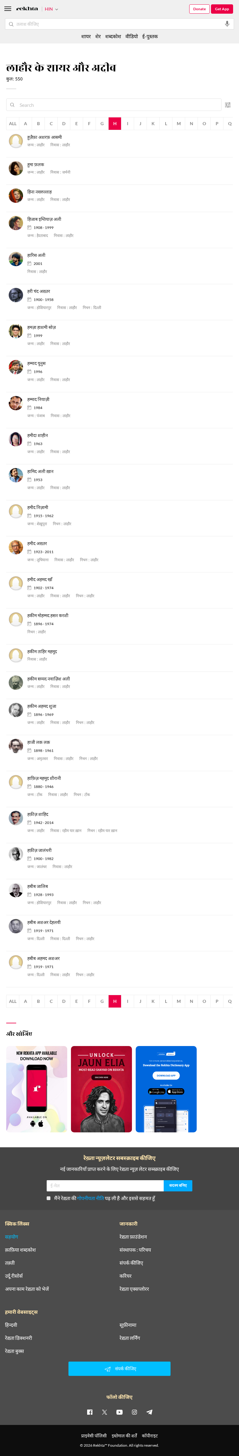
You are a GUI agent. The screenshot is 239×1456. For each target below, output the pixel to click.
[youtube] (119, 1412)
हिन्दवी (11, 1324)
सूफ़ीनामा (128, 1324)
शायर (86, 36)
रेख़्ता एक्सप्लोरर (134, 1288)
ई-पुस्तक (150, 36)
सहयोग (11, 1236)
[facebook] (90, 1412)
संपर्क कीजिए (131, 1262)
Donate (199, 9)
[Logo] (27, 9)
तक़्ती (10, 1262)
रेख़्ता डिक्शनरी (18, 1337)
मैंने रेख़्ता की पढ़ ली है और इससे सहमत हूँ (104, 1198)
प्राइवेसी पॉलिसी (94, 1435)
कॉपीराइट (150, 1435)
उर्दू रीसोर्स (14, 1275)
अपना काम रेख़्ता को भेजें (27, 1288)
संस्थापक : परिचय (135, 1249)
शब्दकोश (113, 36)
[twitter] (105, 1412)
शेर (98, 36)
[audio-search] (227, 24)
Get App (222, 9)
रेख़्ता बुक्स (14, 1351)
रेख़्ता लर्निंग (130, 1337)
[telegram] (149, 1412)
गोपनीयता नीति (90, 1198)
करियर (126, 1275)
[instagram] (134, 1412)
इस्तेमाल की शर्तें (124, 1435)
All (12, 123)
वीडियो (131, 36)
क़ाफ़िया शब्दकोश (20, 1249)
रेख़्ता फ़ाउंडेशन (133, 1236)
